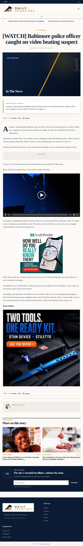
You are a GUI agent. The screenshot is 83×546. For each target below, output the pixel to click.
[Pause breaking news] (79, 21)
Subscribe (74, 482)
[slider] (40, 214)
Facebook (13, 118)
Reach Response (45, 544)
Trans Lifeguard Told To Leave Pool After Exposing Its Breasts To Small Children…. (21, 458)
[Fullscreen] (77, 215)
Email (19, 118)
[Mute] (74, 215)
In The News (41, 30)
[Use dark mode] (79, 2)
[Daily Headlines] (19, 9)
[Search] (78, 9)
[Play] (6, 215)
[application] (41, 195)
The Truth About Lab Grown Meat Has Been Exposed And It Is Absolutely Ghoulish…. (61, 458)
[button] (41, 195)
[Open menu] (41, 17)
